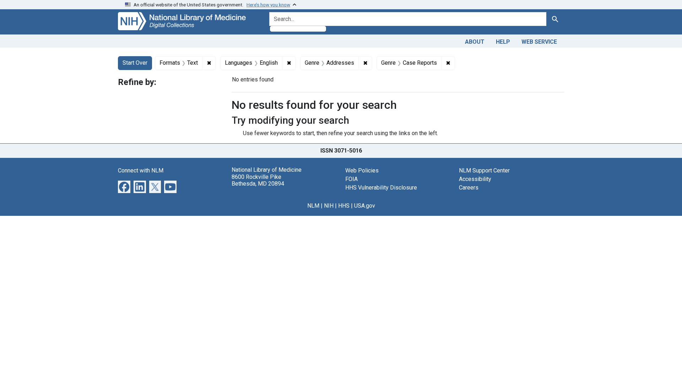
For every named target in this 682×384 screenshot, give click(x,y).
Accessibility (475, 179)
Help (503, 41)
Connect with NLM (140, 170)
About (475, 41)
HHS (344, 205)
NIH (329, 205)
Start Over (135, 62)
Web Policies (362, 170)
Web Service (539, 41)
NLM (313, 205)
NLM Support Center (484, 170)
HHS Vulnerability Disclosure (381, 187)
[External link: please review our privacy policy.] (124, 186)
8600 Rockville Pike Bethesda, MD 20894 (258, 180)
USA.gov (364, 205)
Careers (468, 187)
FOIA (351, 179)
